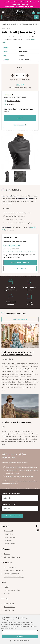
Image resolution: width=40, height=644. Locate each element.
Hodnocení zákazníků (12, 590)
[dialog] (20, 629)
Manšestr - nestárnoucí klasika (16, 422)
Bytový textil (8, 531)
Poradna (7, 554)
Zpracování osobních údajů (14, 577)
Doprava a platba (10, 567)
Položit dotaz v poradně (20, 262)
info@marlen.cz (29, 6)
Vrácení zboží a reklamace (13, 570)
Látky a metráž (11, 24)
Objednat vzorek (20, 125)
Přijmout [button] (20, 636)
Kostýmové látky (8, 359)
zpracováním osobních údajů (9, 483)
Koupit (20, 118)
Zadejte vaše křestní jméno (11, 493)
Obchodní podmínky (11, 573)
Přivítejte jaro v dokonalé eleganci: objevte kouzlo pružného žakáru (17, 353)
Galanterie (7, 540)
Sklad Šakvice (9, 604)
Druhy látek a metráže (25, 24)
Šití (4, 426)
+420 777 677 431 (13, 246)
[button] (8, 95)
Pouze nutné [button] (20, 632)
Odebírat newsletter (12, 516)
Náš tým (7, 587)
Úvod (3, 24)
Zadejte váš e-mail (8, 504)
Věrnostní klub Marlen (12, 557)
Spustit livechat (20, 268)
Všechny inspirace (20, 319)
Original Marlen (9, 543)
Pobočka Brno (9, 610)
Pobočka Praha (9, 607)
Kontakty (7, 593)
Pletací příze (8, 534)
